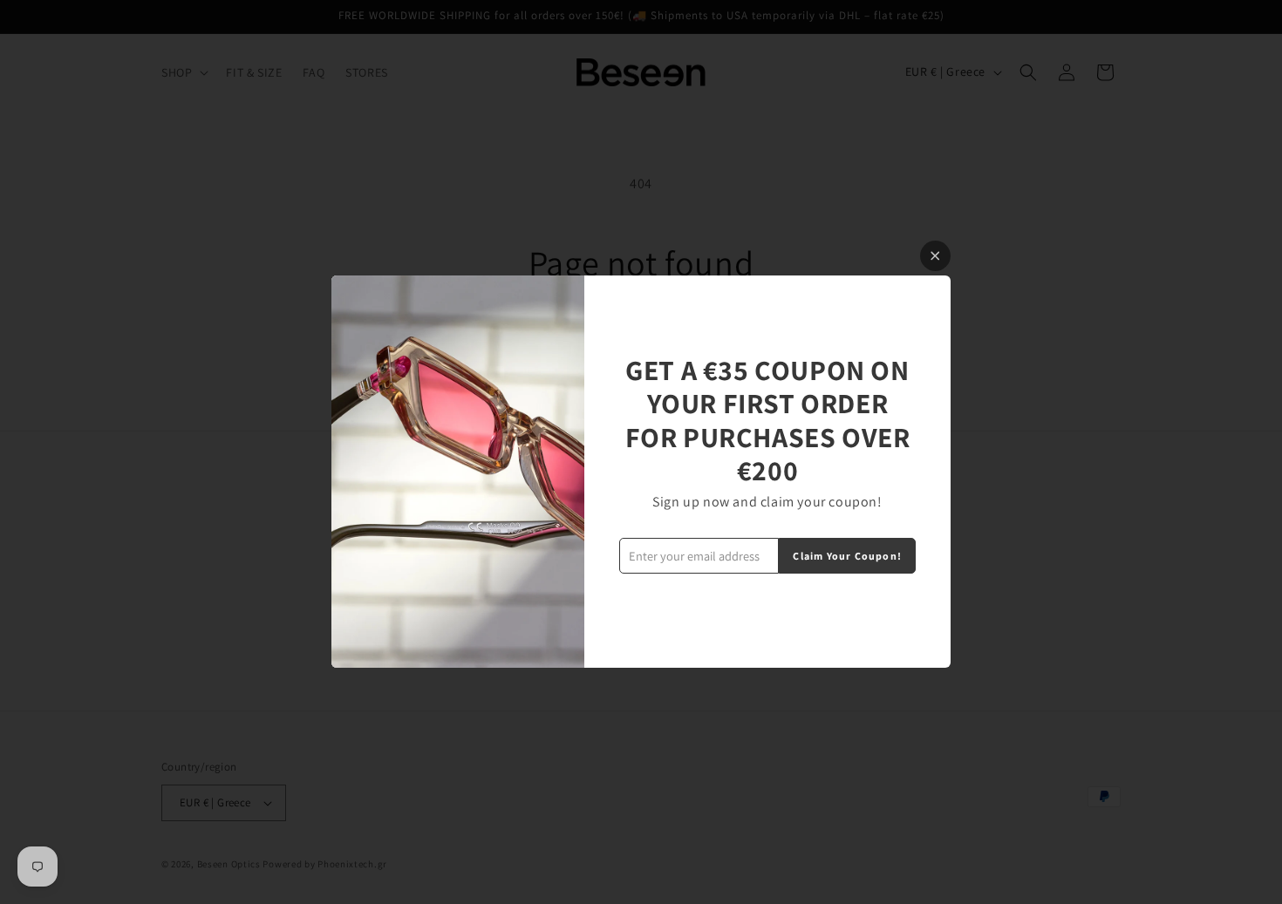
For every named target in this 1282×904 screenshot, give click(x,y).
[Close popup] (935, 256)
